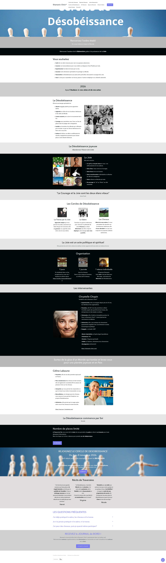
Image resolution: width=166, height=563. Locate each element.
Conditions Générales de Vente (59, 555)
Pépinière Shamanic (83, 2)
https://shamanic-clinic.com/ (89, 348)
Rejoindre (110, 4)
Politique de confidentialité (73, 555)
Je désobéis (57, 443)
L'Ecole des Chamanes (73, 2)
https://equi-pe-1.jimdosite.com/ (64, 409)
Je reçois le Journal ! (83, 546)
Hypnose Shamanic (92, 4)
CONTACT (83, 471)
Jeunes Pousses (71, 7)
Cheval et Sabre (101, 4)
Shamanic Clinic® (60, 5)
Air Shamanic (84, 4)
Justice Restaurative (93, 2)
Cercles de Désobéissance (73, 4)
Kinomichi (78, 7)
